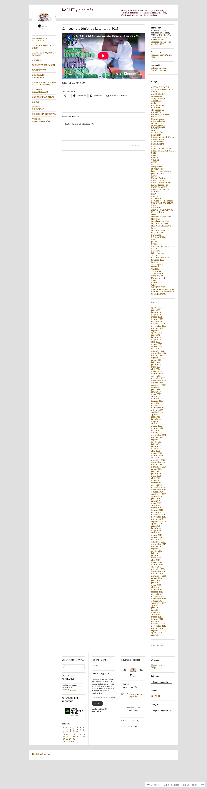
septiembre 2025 (158, 330)
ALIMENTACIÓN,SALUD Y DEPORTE (44, 54)
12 (84, 732)
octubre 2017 (157, 546)
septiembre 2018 (158, 521)
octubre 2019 (157, 492)
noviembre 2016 (158, 571)
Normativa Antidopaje (161, 217)
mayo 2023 (156, 394)
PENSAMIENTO (158, 237)
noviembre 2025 (158, 326)
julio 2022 (155, 417)
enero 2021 (156, 458)
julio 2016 (155, 580)
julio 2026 (155, 310)
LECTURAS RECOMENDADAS (40, 90)
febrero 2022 (157, 428)
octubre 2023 (157, 383)
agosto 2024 (157, 360)
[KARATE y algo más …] (44, 29)
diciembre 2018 (158, 514)
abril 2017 (155, 560)
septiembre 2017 (158, 549)
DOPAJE (155, 130)
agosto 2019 (156, 496)
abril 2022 (155, 424)
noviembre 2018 (158, 517)
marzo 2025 (156, 344)
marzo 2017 (156, 562)
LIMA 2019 (156, 207)
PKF (153, 239)
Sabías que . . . (157, 253)
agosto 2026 (157, 308)
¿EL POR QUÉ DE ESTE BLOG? (39, 39)
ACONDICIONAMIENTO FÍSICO (43, 46)
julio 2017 (155, 553)
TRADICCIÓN (157, 276)
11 (80, 732)
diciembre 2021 (158, 433)
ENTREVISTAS (157, 144)
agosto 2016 (156, 578)
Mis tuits (96, 665)
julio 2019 (155, 499)
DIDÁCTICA (156, 123)
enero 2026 (156, 321)
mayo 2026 (156, 314)
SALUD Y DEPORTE (160, 257)
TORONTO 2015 (158, 273)
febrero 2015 (157, 619)
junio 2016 (156, 583)
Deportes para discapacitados (158, 120)
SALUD (154, 255)
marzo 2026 (156, 317)
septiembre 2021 (158, 439)
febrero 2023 (157, 401)
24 (77, 737)
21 (67, 737)
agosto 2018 (156, 524)
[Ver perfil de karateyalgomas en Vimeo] (159, 696)
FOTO (154, 153)
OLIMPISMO (157, 232)
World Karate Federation (162, 292)
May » (71, 741)
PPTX (154, 244)
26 (84, 737)
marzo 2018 (156, 535)
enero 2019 (156, 512)
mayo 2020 (156, 476)
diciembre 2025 (158, 324)
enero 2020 (156, 485)
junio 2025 (156, 337)
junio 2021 (155, 446)
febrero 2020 (157, 483)
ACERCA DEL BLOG (160, 87)
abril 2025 (155, 342)
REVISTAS (155, 251)
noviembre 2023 (158, 380)
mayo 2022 (156, 421)
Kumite (154, 196)
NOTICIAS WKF (158, 230)
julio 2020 (155, 471)
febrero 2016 (157, 592)
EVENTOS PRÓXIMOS (161, 148)
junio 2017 (155, 555)
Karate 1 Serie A (158, 178)
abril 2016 (155, 587)
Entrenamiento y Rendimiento (159, 140)
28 (67, 739)
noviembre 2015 (158, 599)
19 (84, 734)
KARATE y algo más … (79, 9)
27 (64, 739)
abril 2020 (155, 478)
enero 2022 (156, 430)
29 (70, 739)
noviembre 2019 (158, 489)
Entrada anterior (158, 68)
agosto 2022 (156, 414)
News (153, 214)
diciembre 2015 (158, 596)
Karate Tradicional (159, 185)
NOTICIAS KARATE (159, 223)
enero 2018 (156, 539)
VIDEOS (161, 37)
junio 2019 (155, 501)
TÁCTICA (155, 269)
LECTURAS (156, 198)
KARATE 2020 (157, 180)
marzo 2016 (156, 589)
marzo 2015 (156, 617)
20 (64, 737)
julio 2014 (155, 635)
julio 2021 (155, 444)
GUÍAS (154, 162)
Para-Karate (156, 235)
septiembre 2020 (159, 467)
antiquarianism (158, 98)
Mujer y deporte (158, 212)
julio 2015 (155, 608)
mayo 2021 (156, 449)
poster (154, 242)
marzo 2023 (156, 399)
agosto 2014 (156, 633)
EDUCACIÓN (157, 133)
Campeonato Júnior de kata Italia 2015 (161, 43)
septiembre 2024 (159, 358)
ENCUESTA (156, 135)
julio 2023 (155, 389)
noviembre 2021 (158, 435)
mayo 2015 (156, 612)
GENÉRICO (156, 157)
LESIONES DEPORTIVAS (43, 97)
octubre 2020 (157, 464)
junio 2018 (156, 528)
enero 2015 (156, 621)
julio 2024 (155, 362)
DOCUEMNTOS (158, 126)
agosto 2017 (156, 551)
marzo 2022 (156, 426)
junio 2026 (156, 312)
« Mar (64, 741)
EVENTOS (155, 146)
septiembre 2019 (158, 494)
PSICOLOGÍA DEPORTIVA (44, 114)
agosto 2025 (156, 333)
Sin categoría (157, 264)
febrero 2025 (157, 346)
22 (70, 737)
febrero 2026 (157, 319)
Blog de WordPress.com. (41, 754)
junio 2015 (155, 610)
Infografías (156, 167)
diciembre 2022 (158, 405)
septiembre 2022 (158, 412)
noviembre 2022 (158, 408)
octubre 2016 (157, 574)
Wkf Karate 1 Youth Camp (162, 289)
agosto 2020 (157, 469)
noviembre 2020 (158, 462)
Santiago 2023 (157, 260)
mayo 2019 (156, 503)
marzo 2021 (156, 453)
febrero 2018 (157, 537)
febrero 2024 (157, 374)
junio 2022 (156, 419)
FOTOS (154, 155)
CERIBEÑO (156, 108)
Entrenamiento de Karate (162, 137)
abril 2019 (155, 505)
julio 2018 (155, 526)
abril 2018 (155, 533)
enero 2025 (156, 349)
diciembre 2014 (158, 624)
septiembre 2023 (158, 385)
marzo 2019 (156, 508)
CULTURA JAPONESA (160, 114)
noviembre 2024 (158, 353)
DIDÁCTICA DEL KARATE (43, 65)
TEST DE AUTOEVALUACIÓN (41, 120)
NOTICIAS (155, 219)
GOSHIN (155, 160)
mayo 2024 (156, 367)
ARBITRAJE (37, 60)
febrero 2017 (157, 564)
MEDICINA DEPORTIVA (162, 210)
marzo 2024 (156, 371)
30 (74, 739)
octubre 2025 (157, 328)
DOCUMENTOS (39, 70)
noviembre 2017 (158, 544)
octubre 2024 (157, 355)
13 (64, 734)
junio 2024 (156, 364)
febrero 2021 (157, 455)
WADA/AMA (156, 282)
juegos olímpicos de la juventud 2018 (161, 172)
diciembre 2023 (158, 378)
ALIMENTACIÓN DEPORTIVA (158, 95)
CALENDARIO (157, 105)
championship (157, 110)
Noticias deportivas (160, 221)
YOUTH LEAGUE (158, 294)
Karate (154, 176)
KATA (153, 194)
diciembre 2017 (158, 542)
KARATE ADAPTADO (160, 182)
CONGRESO (156, 112)
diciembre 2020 (158, 460)
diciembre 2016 (158, 569)
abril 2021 (155, 451)
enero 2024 (156, 376)
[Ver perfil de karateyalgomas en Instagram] (155, 696)
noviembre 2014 (158, 626)
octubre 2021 (157, 437)
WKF (153, 285)
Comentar (134, 145)
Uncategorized (158, 278)
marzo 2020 (156, 480)
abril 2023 (155, 396)
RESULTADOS (157, 248)
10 (77, 732)
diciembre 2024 (158, 351)
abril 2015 (155, 614)
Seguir (97, 703)
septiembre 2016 (158, 576)
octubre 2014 (157, 628)
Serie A (154, 262)
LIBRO (154, 205)
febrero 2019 (157, 510)
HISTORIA (155, 164)
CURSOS (155, 117)
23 (74, 737)
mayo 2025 (156, 339)
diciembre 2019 (158, 487)
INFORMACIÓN (158, 169)
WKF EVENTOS (158, 287)
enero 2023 (156, 403)
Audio (154, 103)
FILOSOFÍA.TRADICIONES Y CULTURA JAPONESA (44, 83)
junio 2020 (156, 474)
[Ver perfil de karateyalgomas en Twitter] (152, 696)
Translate (72, 690)
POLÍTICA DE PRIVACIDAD (38, 108)
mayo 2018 (156, 530)
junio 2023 (156, 392)
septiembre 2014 (158, 630)
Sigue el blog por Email (102, 673)
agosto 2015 (156, 605)
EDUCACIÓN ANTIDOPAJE (38, 76)
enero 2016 (156, 594)
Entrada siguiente (159, 70)
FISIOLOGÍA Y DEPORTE (162, 151)
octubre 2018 (157, 519)
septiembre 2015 (158, 603)
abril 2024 (155, 369)
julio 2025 (155, 335)
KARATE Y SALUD (159, 187)
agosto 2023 (156, 387)
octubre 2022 (157, 410)
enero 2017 (156, 567)
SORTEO (155, 267)
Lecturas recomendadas (162, 201)
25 (80, 737)
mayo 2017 (156, 558)
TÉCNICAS (156, 271)
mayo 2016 (156, 585)
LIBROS (35, 102)
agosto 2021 (156, 442)
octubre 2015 (157, 601)
